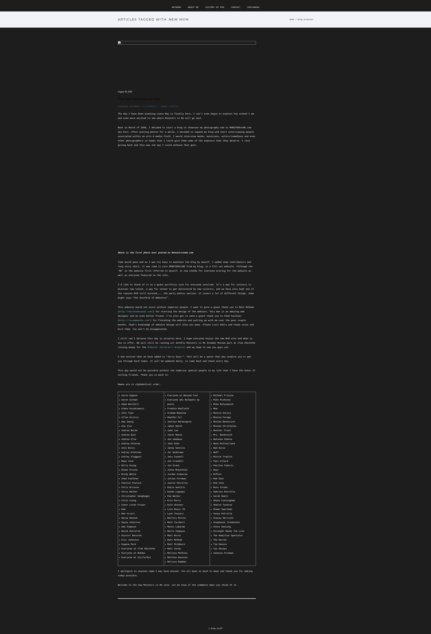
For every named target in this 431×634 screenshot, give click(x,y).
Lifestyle (173, 106)
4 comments (149, 106)
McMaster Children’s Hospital (166, 347)
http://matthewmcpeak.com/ (136, 311)
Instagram (253, 7)
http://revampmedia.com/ (134, 320)
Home (292, 20)
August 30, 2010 (125, 91)
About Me (193, 7)
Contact (235, 7)
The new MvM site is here (139, 99)
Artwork (176, 7)
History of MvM (214, 7)
